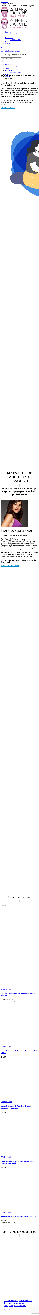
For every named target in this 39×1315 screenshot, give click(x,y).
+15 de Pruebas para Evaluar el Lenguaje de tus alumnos (18, 1302)
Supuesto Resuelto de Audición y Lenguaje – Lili (18, 1216)
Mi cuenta (4, 2)
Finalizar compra (14, 51)
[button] (6, 989)
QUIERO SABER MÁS (9, 566)
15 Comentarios (20, 1306)
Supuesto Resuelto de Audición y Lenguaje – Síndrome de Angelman (17, 1107)
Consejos (12, 1306)
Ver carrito (4, 51)
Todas (6, 1306)
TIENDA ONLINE (8, 108)
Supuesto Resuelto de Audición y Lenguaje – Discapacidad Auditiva (17, 1162)
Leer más (7, 1309)
